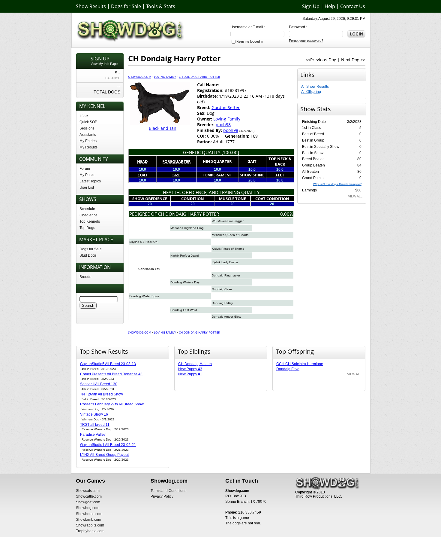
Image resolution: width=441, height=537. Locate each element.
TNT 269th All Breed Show (101, 394)
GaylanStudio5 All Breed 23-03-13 (108, 364)
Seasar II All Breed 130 (98, 384)
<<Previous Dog (320, 60)
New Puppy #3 (190, 369)
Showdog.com (139, 77)
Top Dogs (87, 228)
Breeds (85, 277)
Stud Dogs (88, 255)
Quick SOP (88, 122)
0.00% (286, 214)
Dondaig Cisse (222, 289)
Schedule (87, 209)
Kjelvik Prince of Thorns (228, 248)
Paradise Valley (93, 434)
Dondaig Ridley (222, 303)
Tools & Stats (160, 6)
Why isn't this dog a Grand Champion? (337, 184)
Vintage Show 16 (94, 414)
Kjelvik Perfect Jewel (184, 255)
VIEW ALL (355, 196)
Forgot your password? (306, 40)
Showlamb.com (88, 519)
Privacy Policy (162, 496)
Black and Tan (162, 128)
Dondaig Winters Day (185, 282)
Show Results (91, 6)
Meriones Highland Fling (187, 228)
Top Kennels (90, 221)
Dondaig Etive (287, 369)
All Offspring (311, 92)
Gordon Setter (226, 107)
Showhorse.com (89, 514)
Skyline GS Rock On (143, 241)
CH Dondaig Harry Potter (199, 77)
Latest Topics (90, 181)
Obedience (89, 215)
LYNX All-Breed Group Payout (104, 455)
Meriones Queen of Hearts (230, 234)
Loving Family (165, 77)
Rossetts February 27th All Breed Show (112, 404)
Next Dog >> (353, 60)
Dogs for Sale (126, 6)
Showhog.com (87, 508)
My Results (89, 147)
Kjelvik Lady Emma (225, 262)
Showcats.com (88, 491)
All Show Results (315, 86)
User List (87, 187)
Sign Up (311, 6)
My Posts (87, 175)
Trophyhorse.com (90, 531)
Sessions (87, 128)
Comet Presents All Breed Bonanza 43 (111, 374)
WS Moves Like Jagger (228, 221)
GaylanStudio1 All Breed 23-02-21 (108, 445)
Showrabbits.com (90, 525)
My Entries (88, 141)
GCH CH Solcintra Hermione (299, 364)
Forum (85, 168)
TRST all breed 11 (95, 425)
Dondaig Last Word (183, 310)
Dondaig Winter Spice (144, 296)
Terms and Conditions (168, 491)
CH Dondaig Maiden (195, 364)
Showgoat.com (88, 502)
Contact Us (352, 6)
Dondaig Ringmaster (226, 275)
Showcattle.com (89, 496)
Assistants (88, 135)
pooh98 (223, 124)
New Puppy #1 (190, 374)
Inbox (84, 116)
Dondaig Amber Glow (226, 316)
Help (330, 6)
